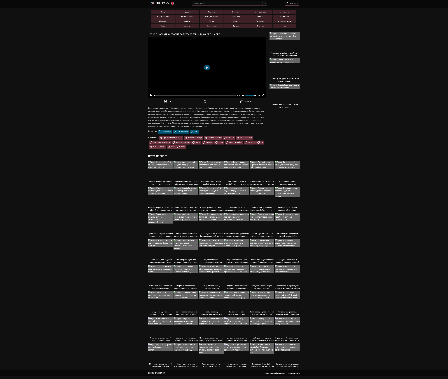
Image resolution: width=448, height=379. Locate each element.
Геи (284, 26)
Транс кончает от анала (172, 138)
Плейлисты (293, 3)
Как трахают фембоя (161, 142)
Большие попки (187, 17)
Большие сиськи (211, 17)
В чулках (260, 26)
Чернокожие (212, 26)
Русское (187, 12)
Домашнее (284, 17)
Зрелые (187, 21)
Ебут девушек (260, 12)
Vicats (182, 147)
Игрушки (236, 26)
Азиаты (187, 26)
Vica (173, 147)
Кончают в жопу (284, 21)
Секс (163, 12)
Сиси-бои (236, 17)
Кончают (236, 12)
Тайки (163, 26)
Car (261, 142)
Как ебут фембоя (182, 142)
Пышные (230, 138)
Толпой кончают (215, 138)
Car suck (251, 142)
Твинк (220, 142)
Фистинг (209, 142)
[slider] (195, 95)
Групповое (260, 21)
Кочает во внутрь (195, 138)
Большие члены (163, 17)
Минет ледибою (235, 142)
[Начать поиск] (264, 3)
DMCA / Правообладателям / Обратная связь (281, 373)
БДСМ (211, 21)
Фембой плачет (159, 147)
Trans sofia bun (246, 138)
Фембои (260, 17)
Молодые (163, 21)
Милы (197, 142)
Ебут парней (284, 12)
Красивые (212, 12)
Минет (235, 21)
